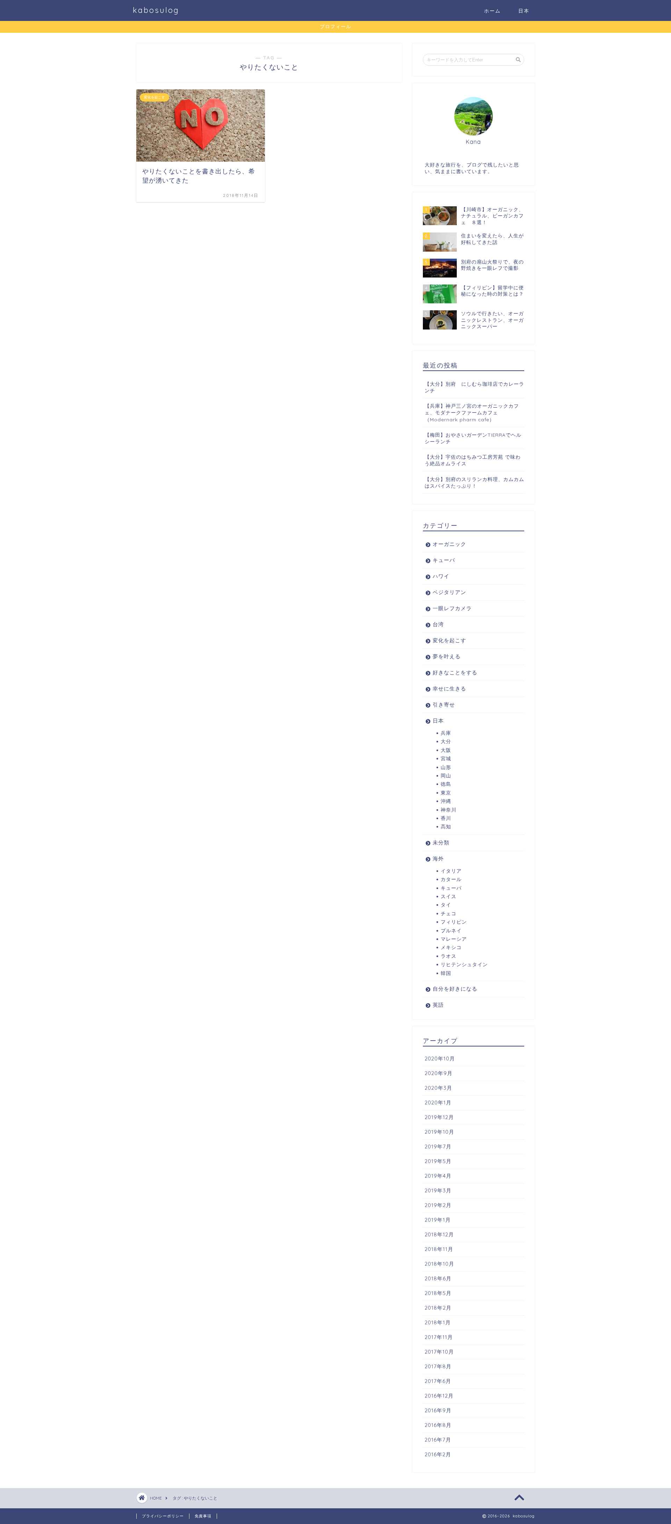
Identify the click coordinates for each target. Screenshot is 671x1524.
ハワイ (441, 576)
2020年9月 (439, 1073)
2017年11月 (439, 1337)
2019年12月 (439, 1117)
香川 (446, 818)
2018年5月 (438, 1293)
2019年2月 (438, 1205)
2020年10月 (440, 1058)
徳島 (446, 784)
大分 (446, 741)
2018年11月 (439, 1249)
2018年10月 (439, 1263)
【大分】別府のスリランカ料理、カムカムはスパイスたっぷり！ (474, 482)
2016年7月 (438, 1439)
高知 (446, 826)
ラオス (448, 956)
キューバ (444, 560)
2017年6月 (438, 1381)
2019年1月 (438, 1219)
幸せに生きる (449, 688)
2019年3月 (438, 1190)
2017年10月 (439, 1351)
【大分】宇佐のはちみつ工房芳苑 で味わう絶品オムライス (473, 460)
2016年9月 (438, 1410)
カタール (451, 879)
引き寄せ (444, 704)
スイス (448, 896)
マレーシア (454, 939)
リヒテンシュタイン (464, 964)
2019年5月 (438, 1161)
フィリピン (454, 922)
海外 (438, 858)
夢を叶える (447, 656)
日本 (523, 11)
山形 (446, 767)
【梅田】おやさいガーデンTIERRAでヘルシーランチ (473, 438)
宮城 (446, 758)
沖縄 (446, 801)
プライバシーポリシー (163, 1516)
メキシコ (451, 947)
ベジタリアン (449, 592)
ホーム (492, 11)
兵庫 (446, 733)
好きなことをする (455, 672)
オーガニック (449, 544)
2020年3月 (438, 1088)
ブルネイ (451, 930)
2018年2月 (438, 1307)
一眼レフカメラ (452, 608)
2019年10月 (439, 1132)
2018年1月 (438, 1322)
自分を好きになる (455, 988)
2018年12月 (439, 1234)
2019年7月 (438, 1146)
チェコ (448, 913)
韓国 (446, 973)
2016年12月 (439, 1395)
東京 (446, 793)
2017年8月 (438, 1366)
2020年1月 (438, 1102)
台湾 (438, 624)
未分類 (441, 842)
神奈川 (448, 810)
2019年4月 (438, 1175)
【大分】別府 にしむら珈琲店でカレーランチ (474, 387)
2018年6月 (438, 1278)
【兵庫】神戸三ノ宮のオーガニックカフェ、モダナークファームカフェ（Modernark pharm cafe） (472, 412)
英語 (438, 1004)
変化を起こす (449, 640)
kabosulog (156, 10)
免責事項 (203, 1516)
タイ (446, 905)
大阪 (446, 750)
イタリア (451, 871)
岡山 (446, 775)
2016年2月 (438, 1454)
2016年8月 (438, 1425)
